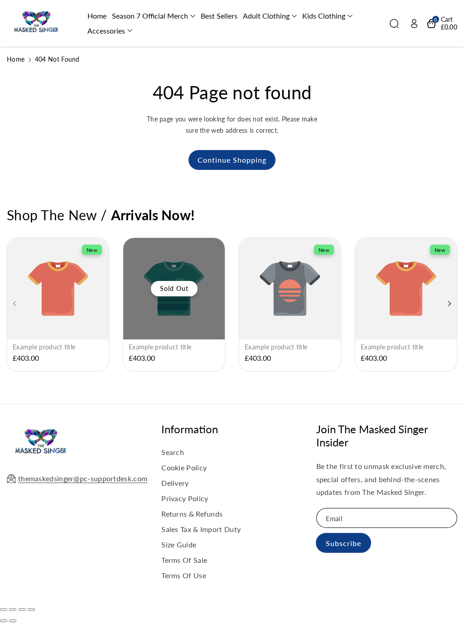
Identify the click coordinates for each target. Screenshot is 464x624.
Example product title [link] (44, 347)
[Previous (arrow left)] (3, 620)
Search (172, 452)
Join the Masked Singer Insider (372, 435)
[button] (153, 16)
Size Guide (178, 544)
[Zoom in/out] (31, 609)
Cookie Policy (184, 467)
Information (189, 428)
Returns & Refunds (191, 513)
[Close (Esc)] (3, 609)
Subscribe (343, 543)
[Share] (12, 609)
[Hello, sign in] (414, 23)
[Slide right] (449, 303)
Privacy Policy (184, 498)
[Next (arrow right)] (12, 620)
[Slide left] (14, 303)
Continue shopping (232, 159)
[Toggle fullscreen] (22, 609)
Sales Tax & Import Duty (201, 529)
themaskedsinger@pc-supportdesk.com (82, 478)
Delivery (174, 483)
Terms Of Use (183, 575)
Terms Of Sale (184, 560)
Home (15, 59)
